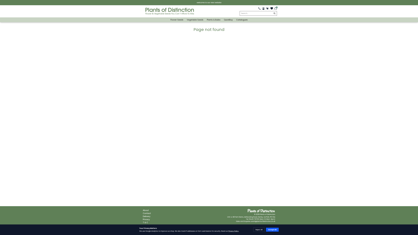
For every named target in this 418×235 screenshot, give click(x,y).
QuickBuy (228, 19)
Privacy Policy (233, 231)
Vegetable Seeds (195, 19)
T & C (145, 222)
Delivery (146, 216)
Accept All (272, 230)
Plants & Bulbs (213, 19)
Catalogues (242, 19)
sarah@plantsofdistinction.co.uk (263, 221)
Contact (147, 213)
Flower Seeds (176, 19)
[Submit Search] (274, 13)
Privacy (146, 219)
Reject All (259, 230)
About (146, 210)
